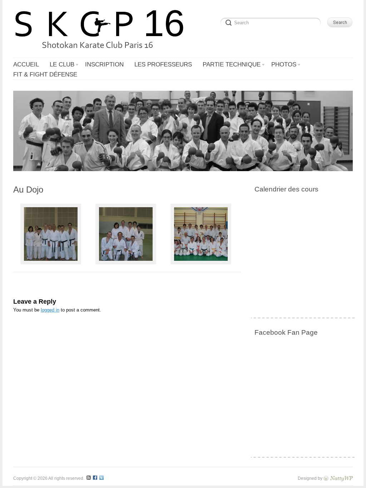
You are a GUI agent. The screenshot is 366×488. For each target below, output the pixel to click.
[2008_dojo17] (200, 262)
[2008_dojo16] (125, 262)
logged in (50, 310)
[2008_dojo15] (50, 262)
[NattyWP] (338, 478)
